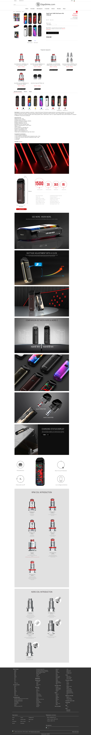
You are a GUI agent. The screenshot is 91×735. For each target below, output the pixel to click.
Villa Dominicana (58, 681)
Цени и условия (23, 721)
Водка (15, 672)
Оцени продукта (36, 42)
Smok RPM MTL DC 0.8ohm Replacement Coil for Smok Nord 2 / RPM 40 (21, 65)
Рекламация (22, 723)
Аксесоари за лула (69, 673)
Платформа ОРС (31, 717)
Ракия (15, 693)
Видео (30, 91)
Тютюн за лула (68, 676)
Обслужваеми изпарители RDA (40, 669)
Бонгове (68, 681)
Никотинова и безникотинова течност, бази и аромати (21, 698)
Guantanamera (38, 681)
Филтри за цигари (69, 688)
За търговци (47, 8)
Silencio (57, 678)
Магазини (59, 8)
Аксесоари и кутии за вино (70, 700)
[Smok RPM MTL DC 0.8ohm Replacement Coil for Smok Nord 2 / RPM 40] (21, 57)
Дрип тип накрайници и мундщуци (40, 672)
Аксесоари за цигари (69, 680)
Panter (56, 701)
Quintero (57, 674)
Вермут (15, 671)
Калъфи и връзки (38, 673)
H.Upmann (37, 700)
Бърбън (15, 670)
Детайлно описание (18, 91)
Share (30, 40)
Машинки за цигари (69, 686)
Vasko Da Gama (38, 684)
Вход (13, 719)
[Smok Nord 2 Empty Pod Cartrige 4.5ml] (37, 76)
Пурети (56, 692)
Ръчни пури (37, 687)
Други (67, 708)
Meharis (57, 698)
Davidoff (37, 698)
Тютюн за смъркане (69, 677)
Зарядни (37, 675)
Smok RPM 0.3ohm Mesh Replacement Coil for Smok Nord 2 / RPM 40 (37, 65)
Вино (15, 687)
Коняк (15, 674)
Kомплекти (23, 11)
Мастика (15, 676)
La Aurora (37, 703)
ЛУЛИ (67, 669)
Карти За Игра (68, 709)
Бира (66, 705)
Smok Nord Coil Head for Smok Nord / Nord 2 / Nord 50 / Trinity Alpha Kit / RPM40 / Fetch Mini (69, 65)
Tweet (35, 40)
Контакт (53, 8)
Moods (56, 700)
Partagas (57, 671)
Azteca (37, 689)
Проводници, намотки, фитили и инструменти (42, 671)
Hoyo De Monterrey (38, 702)
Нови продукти (39, 8)
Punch (56, 673)
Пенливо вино (16, 695)
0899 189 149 (21, 0)
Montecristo (57, 669)
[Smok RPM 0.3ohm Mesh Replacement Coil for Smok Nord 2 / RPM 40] (37, 57)
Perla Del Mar (57, 672)
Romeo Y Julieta (58, 676)
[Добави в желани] (77, 27)
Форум (64, 8)
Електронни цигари (18, 11)
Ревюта (25, 91)
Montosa (57, 670)
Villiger (37, 683)
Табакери (68, 687)
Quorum (57, 675)
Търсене (22, 717)
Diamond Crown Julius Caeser (40, 699)
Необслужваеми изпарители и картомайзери (42, 670)
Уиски (15, 694)
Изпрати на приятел (30, 42)
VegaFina (57, 680)
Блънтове (68, 682)
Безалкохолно (68, 702)
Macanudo (37, 706)
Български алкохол (16, 684)
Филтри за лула (68, 671)
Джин (15, 673)
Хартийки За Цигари (69, 689)
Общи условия (31, 719)
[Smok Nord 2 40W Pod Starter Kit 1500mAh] (33, 36)
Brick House (37, 690)
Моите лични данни (75, 731)
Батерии (15, 705)
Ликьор (15, 675)
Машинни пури (37, 680)
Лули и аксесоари (58, 706)
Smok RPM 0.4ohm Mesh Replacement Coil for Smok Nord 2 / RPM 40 (21, 84)
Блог (29, 721)
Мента (15, 692)
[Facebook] (77, 0)
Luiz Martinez (38, 705)
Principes (37, 685)
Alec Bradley (38, 688)
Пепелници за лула (69, 672)
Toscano (37, 682)
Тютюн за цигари (69, 678)
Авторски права (23, 719)
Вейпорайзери (37, 678)
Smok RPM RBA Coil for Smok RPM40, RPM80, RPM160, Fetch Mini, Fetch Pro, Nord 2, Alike (53, 65)
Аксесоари (37, 674)
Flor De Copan (38, 701)
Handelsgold (57, 697)
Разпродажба (38, 676)
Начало (26, 8)
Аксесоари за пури (58, 685)
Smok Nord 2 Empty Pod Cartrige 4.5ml (37, 83)
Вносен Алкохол (16, 669)
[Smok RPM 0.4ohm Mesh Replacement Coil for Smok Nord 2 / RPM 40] (21, 76)
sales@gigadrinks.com (52, 717)
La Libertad (37, 704)
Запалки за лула (69, 670)
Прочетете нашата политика (35, 731)
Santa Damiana (57, 677)
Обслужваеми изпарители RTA (18, 706)
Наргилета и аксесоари (69, 695)
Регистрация (14, 721)
